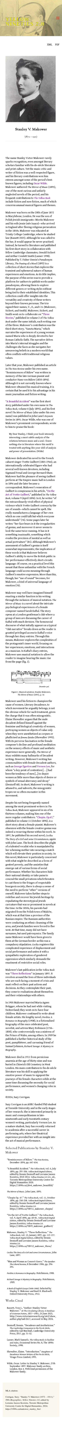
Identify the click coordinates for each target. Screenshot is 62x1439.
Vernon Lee (43, 766)
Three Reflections (21, 973)
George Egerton (23, 766)
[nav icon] (57, 18)
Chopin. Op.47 (44, 817)
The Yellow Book (42, 198)
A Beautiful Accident (18, 401)
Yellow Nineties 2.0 (25, 21)
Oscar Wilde (40, 183)
